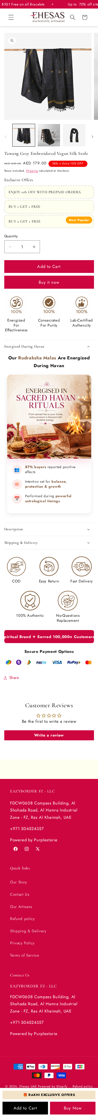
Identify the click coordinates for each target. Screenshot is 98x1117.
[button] (11, 17)
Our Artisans (21, 906)
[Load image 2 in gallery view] (49, 135)
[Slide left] (5, 136)
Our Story (18, 882)
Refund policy (22, 919)
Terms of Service (24, 955)
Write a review (49, 735)
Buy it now (49, 282)
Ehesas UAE (28, 1086)
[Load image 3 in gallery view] (74, 135)
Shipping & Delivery (28, 931)
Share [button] (14, 677)
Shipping (32, 171)
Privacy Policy (22, 943)
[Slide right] (92, 136)
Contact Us (19, 894)
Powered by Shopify (52, 1086)
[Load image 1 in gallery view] (24, 135)
